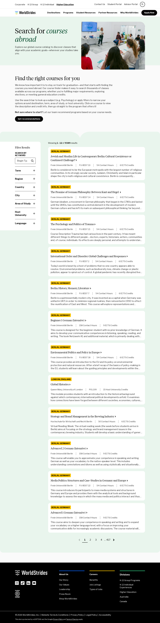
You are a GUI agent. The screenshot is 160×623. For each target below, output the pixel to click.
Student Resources (86, 12)
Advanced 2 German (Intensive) (68, 448)
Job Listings (95, 585)
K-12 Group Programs (130, 580)
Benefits (94, 580)
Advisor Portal (131, 4)
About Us (63, 574)
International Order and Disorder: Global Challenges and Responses (88, 256)
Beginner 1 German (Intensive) (67, 320)
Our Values (64, 585)
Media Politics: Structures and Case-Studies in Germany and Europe (88, 480)
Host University (20, 213)
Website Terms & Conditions (54, 615)
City (17, 195)
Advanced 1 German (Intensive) (68, 512)
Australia (124, 597)
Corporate (20, 4)
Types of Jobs (96, 589)
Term (18, 170)
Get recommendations (29, 119)
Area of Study (23, 203)
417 (108, 540)
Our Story (63, 580)
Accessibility (105, 615)
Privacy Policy (77, 615)
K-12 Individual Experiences (126, 586)
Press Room (64, 594)
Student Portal (115, 4)
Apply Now (149, 12)
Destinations (53, 12)
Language (20, 223)
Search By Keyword (20, 154)
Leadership (64, 589)
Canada (123, 601)
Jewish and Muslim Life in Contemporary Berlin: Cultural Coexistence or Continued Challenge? (91, 158)
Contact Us (99, 4)
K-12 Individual (47, 4)
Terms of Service (72, 619)
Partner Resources (107, 12)
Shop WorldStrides (68, 599)
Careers (94, 574)
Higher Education (65, 4)
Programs (68, 12)
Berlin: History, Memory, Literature (70, 288)
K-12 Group (33, 4)
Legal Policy (91, 615)
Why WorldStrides (129, 12)
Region (19, 179)
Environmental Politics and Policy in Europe (75, 352)
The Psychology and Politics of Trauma (72, 224)
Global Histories (60, 384)
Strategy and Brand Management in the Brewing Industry (82, 416)
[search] (142, 4)
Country (19, 187)
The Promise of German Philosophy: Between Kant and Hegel (85, 192)
